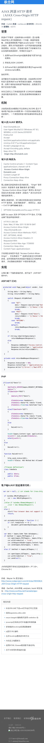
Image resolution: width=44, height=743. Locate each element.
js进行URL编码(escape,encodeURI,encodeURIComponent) (22, 631)
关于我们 (7, 718)
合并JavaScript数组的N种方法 (17, 636)
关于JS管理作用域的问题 (16, 650)
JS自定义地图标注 (13, 641)
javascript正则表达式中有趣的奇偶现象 (21, 622)
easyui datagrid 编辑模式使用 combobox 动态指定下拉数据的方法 (22, 618)
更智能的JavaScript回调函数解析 (18, 627)
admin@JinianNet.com (21, 741)
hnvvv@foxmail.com (20, 739)
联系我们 (17, 718)
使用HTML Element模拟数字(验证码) (20, 645)
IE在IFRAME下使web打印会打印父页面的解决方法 (21, 608)
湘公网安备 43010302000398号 (22, 730)
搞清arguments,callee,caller (16, 613)
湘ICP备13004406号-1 (16, 728)
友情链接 (27, 718)
